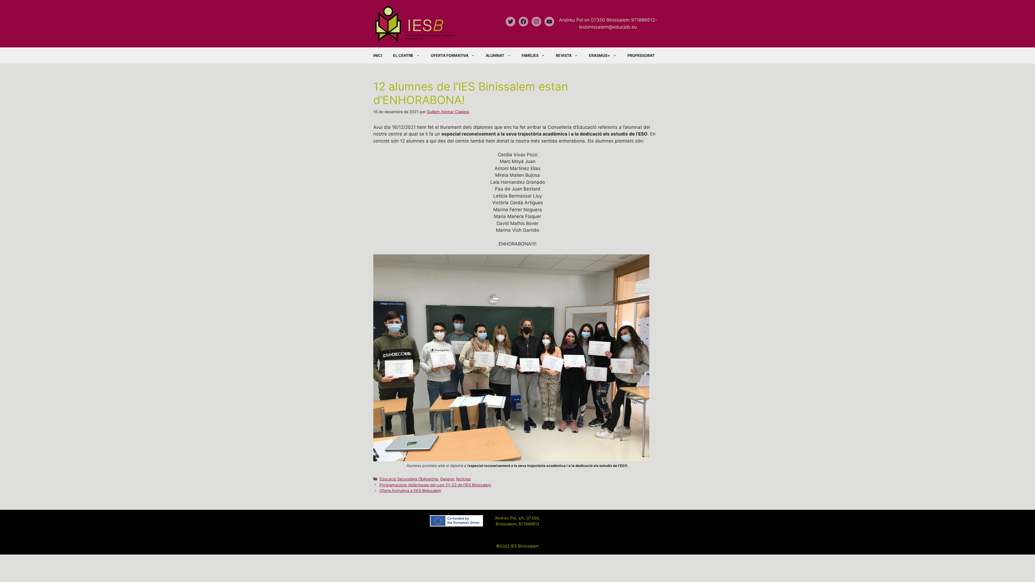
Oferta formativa (449, 55)
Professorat (641, 55)
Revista (564, 55)
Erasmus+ (599, 55)
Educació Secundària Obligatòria (409, 479)
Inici (377, 55)
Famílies (530, 55)
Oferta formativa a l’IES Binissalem (410, 490)
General (447, 479)
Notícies (463, 479)
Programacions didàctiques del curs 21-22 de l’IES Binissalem (435, 485)
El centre (403, 55)
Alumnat (495, 55)
